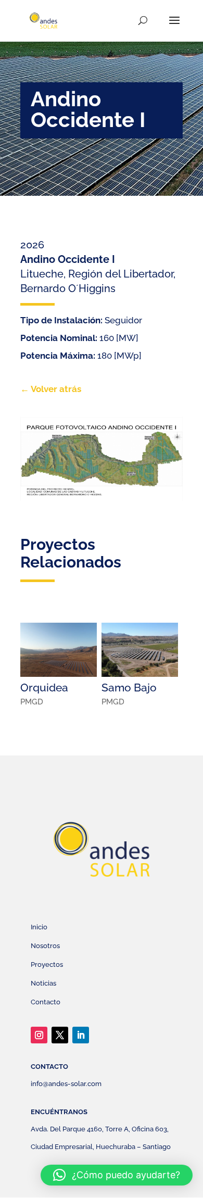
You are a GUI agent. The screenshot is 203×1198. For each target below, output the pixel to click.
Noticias (43, 983)
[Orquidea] (58, 650)
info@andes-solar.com (66, 1084)
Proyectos (47, 964)
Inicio (39, 927)
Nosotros (45, 946)
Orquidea (44, 687)
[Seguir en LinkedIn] (80, 1035)
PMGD (31, 702)
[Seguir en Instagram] (39, 1035)
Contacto (45, 1002)
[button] (117, 1175)
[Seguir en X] (60, 1035)
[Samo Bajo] (140, 650)
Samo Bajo (129, 687)
